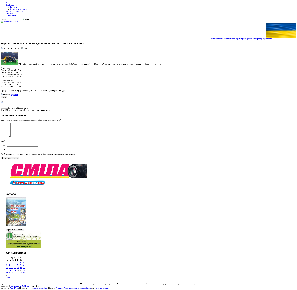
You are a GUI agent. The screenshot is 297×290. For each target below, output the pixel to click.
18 (10, 270)
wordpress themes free (38, 288)
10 (7, 268)
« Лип (8, 278)
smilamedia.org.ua (64, 284)
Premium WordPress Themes (66, 288)
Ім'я (3, 141)
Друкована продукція (18, 9)
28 (18, 273)
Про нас (9, 3)
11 (10, 268)
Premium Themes (84, 288)
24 (7, 273)
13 (15, 268)
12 (12, 268)
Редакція (14, 95)
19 (12, 270)
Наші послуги (11, 5)
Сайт (3, 149)
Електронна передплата (15, 11)
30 (24, 273)
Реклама (13, 7)
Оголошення (11, 15)
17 (7, 270)
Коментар (5, 137)
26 (12, 273)
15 (21, 268)
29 (21, 273)
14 (18, 268)
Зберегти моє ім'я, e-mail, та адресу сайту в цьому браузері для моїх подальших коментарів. (40, 154)
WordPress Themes (101, 288)
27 (15, 273)
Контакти (9, 13)
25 (10, 273)
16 (24, 268)
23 (24, 270)
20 (15, 270)
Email (4, 145)
